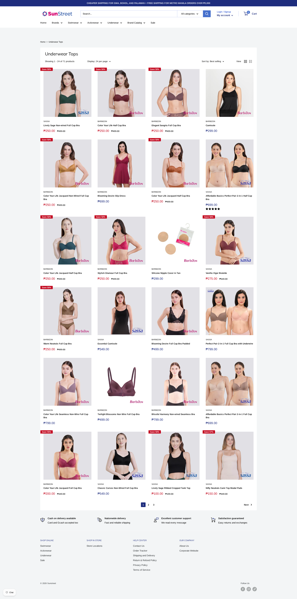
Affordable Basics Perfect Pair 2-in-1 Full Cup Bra (229, 416)
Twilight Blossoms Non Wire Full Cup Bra (119, 414)
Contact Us (138, 546)
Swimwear (73, 22)
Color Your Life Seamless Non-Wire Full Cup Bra (65, 416)
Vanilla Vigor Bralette (216, 273)
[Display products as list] (250, 61)
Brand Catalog (134, 22)
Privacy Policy (140, 565)
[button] (213, 209)
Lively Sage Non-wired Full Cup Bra (61, 125)
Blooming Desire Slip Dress (112, 196)
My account (224, 15)
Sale (153, 22)
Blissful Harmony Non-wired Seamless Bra (173, 414)
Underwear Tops (56, 42)
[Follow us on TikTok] (254, 589)
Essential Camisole (107, 343)
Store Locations (94, 546)
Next (246, 505)
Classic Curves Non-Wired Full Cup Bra (118, 488)
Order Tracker (140, 550)
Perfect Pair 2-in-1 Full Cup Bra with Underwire (229, 343)
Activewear (93, 22)
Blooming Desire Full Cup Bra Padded (171, 343)
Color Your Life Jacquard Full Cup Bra (62, 488)
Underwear (113, 22)
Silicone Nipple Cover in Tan (166, 273)
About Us (184, 546)
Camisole (210, 125)
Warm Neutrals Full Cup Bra (57, 343)
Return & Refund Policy (145, 560)
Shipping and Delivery (144, 555)
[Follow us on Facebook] (243, 589)
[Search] (207, 13)
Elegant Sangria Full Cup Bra (166, 125)
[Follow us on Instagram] (249, 589)
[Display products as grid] (245, 61)
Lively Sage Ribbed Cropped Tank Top (171, 488)
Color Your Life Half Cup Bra (112, 125)
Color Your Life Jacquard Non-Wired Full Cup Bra (66, 197)
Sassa (46, 121)
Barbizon (102, 121)
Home (43, 22)
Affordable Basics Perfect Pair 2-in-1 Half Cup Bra (229, 197)
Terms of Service (141, 570)
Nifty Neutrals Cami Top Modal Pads (224, 488)
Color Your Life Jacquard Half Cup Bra (171, 196)
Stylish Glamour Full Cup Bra (112, 273)
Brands (55, 22)
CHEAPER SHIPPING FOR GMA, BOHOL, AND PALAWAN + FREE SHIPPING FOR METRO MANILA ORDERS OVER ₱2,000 (148, 3)
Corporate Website (188, 550)
